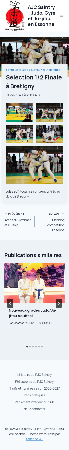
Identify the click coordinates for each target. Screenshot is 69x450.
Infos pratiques (34, 395)
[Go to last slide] (10, 303)
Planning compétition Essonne (56, 222)
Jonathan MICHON (24, 323)
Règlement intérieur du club (34, 402)
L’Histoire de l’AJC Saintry (34, 375)
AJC (12, 94)
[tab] (27, 346)
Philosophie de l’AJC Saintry (34, 382)
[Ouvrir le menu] (61, 15)
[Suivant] (59, 303)
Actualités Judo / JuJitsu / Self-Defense (33, 70)
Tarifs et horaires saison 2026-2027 (34, 388)
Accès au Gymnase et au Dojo (17, 219)
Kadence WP (34, 439)
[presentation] (34, 283)
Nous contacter (34, 409)
